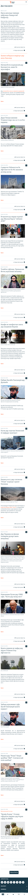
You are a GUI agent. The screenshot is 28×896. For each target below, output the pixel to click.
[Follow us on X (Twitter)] (14, 882)
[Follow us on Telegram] (17, 882)
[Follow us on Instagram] (11, 882)
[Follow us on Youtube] (8, 882)
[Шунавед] (8, 894)
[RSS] (20, 882)
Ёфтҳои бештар (14, 872)
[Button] (20, 47)
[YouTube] (13, 894)
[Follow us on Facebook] (5, 882)
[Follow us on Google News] (2, 882)
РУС (19, 894)
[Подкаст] (23, 882)
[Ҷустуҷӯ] (24, 894)
